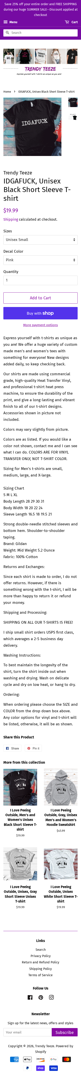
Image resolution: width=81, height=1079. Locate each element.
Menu (13, 22)
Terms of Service (40, 975)
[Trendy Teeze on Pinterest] (40, 998)
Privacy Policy (41, 956)
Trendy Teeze (44, 1046)
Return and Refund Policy (40, 962)
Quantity (10, 271)
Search (41, 950)
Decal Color (13, 251)
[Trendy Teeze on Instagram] (51, 998)
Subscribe (65, 1032)
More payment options (40, 325)
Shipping (10, 219)
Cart (74, 22)
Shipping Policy (40, 969)
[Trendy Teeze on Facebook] (30, 998)
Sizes (7, 231)
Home (7, 91)
